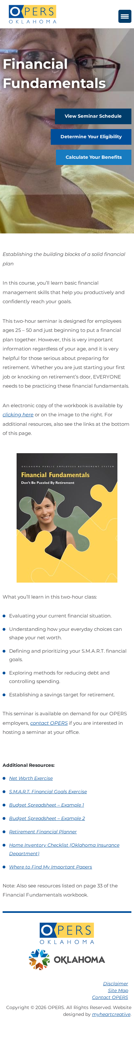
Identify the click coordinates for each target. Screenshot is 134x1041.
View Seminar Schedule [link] (93, 116)
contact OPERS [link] (49, 723)
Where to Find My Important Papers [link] (50, 867)
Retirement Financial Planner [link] (43, 832)
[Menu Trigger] (124, 16)
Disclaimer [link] (115, 984)
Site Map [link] (118, 990)
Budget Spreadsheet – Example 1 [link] (46, 805)
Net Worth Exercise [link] (31, 778)
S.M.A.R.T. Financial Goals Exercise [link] (48, 792)
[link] (32, 14)
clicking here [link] (18, 414)
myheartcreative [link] (111, 1014)
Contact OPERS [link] (110, 997)
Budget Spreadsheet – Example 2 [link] (47, 818)
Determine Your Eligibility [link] (91, 137)
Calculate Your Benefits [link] (94, 157)
